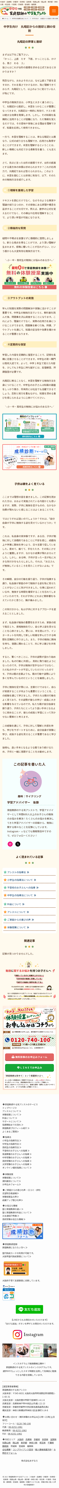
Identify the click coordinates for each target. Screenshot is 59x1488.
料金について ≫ (9, 1117)
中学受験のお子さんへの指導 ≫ (17, 1157)
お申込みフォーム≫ (11, 1184)
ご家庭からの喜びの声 (19, 919)
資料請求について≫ (11, 1180)
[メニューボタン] (53, 11)
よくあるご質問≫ (10, 1131)
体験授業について (17, 927)
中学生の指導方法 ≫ (11, 1143)
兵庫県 (29, 1439)
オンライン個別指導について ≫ (17, 1167)
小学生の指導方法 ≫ (11, 1140)
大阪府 (20, 1439)
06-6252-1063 (20, 1430)
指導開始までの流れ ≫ (12, 1124)
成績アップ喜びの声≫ (12, 1200)
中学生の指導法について (20, 895)
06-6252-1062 (15, 1433)
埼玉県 (42, 1442)
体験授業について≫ (11, 1177)
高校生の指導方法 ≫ (11, 1147)
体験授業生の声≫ (10, 1196)
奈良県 (45, 1439)
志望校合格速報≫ (10, 1193)
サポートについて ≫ (11, 1121)
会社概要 (6, 1449)
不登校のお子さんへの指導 (21, 887)
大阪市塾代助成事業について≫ (16, 1256)
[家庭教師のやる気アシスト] (23, 11)
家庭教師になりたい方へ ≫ (14, 1247)
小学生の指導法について (20, 880)
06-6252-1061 (16, 1426)
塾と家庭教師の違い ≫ (12, 1208)
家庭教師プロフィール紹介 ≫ (16, 1128)
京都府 (37, 1439)
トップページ (8, 1107)
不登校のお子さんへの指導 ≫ (16, 1150)
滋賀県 (53, 1439)
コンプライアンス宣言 (23, 1449)
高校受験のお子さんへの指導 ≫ (17, 1160)
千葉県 (51, 1442)
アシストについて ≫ (11, 1111)
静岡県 (5, 1446)
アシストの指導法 (17, 872)
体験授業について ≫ (11, 1114)
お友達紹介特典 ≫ (10, 1215)
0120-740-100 (24, 1423)
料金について (14, 904)
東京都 (24, 1442)
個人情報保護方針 (43, 1449)
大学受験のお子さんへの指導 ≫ (17, 1164)
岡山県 (16, 1442)
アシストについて (17, 912)
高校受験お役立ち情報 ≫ (13, 1219)
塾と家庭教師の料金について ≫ (17, 1212)
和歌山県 (6, 1442)
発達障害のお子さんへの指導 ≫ (17, 1153)
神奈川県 (33, 1442)
